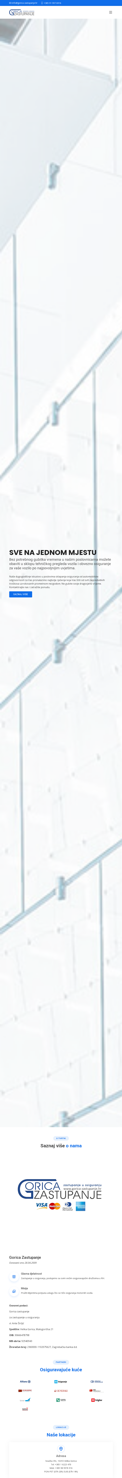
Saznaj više (20, 594)
